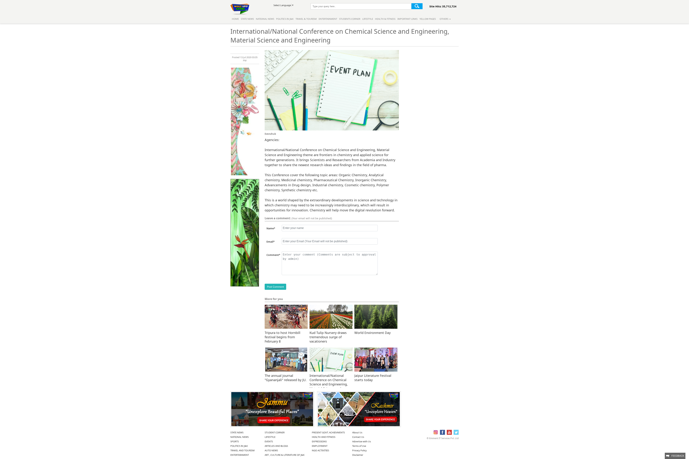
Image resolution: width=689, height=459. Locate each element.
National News (265, 18)
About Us (357, 432)
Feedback (676, 456)
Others (444, 18)
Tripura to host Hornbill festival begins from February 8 (282, 337)
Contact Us (358, 437)
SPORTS (234, 441)
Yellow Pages (428, 18)
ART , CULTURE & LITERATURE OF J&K (284, 454)
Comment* (273, 255)
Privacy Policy (359, 450)
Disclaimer (357, 454)
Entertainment (328, 18)
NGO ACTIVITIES (320, 450)
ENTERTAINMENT (239, 454)
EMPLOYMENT (319, 446)
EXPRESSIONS (319, 441)
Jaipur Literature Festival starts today (372, 377)
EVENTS (269, 441)
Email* (270, 241)
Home (235, 18)
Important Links (407, 18)
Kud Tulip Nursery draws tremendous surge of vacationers (328, 337)
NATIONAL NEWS (239, 437)
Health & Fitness (385, 18)
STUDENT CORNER (275, 432)
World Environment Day (372, 333)
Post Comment (275, 286)
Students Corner (349, 18)
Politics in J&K (285, 18)
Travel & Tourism (306, 18)
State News (247, 18)
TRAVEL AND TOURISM (242, 450)
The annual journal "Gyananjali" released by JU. (285, 377)
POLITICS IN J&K (239, 446)
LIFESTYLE (270, 437)
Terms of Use (359, 446)
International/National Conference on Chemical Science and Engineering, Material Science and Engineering (329, 379)
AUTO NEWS (271, 450)
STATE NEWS (236, 432)
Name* (270, 228)
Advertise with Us (361, 441)
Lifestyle (367, 18)
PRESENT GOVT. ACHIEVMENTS (328, 432)
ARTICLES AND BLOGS (276, 446)
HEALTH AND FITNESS (323, 437)
